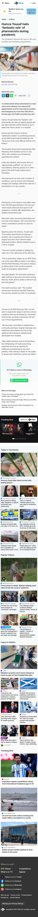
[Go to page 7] (23, 438)
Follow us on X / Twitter (13, 877)
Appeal (22, 872)
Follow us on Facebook (13, 881)
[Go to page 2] (15, 438)
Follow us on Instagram (13, 889)
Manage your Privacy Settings (12, 903)
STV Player (6, 869)
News (4, 19)
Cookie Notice (15, 897)
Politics (12, 19)
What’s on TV (7, 872)
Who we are (5, 895)
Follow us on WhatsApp (13, 885)
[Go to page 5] (20, 438)
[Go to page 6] (22, 438)
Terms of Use (15, 895)
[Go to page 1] (13, 438)
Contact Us (5, 897)
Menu (7, 3)
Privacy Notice (26, 895)
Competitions (25, 869)
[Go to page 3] (17, 438)
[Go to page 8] (25, 438)
